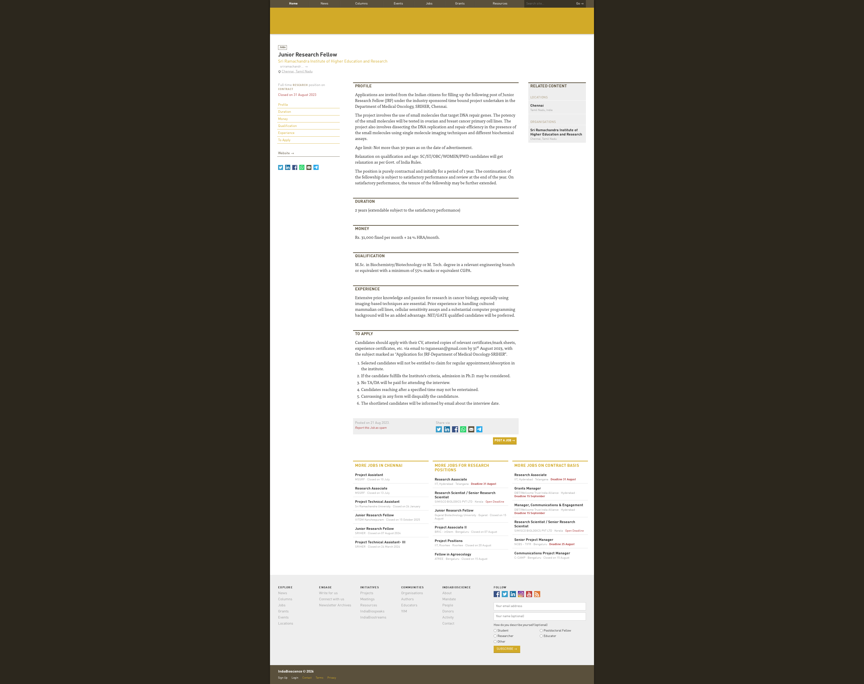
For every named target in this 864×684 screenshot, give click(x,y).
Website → (286, 153)
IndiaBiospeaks (372, 611)
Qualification (287, 126)
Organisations (412, 593)
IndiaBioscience (432, 21)
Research (300, 85)
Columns (361, 3)
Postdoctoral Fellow (557, 630)
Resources (500, 3)
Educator (550, 636)
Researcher (505, 636)
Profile (283, 105)
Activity (448, 617)
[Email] (308, 167)
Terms (319, 677)
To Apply (284, 140)
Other (501, 641)
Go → (580, 3)
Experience (286, 133)
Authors (407, 599)
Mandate (449, 599)
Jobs (429, 3)
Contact (448, 623)
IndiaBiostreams (373, 617)
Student (502, 630)
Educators (409, 605)
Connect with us (331, 599)
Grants (460, 3)
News (324, 3)
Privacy (331, 677)
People (447, 605)
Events (398, 3)
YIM (404, 611)
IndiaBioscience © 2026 (296, 671)
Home (293, 3)
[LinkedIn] (287, 167)
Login (295, 677)
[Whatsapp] (301, 167)
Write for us (328, 593)
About (447, 593)
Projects (366, 593)
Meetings (367, 599)
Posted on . (372, 423)
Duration (284, 112)
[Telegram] (315, 167)
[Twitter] (280, 167)
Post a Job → (505, 440)
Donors (448, 611)
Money (283, 119)
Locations (285, 623)
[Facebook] (294, 167)
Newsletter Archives (335, 605)
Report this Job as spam (371, 427)
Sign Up (283, 677)
